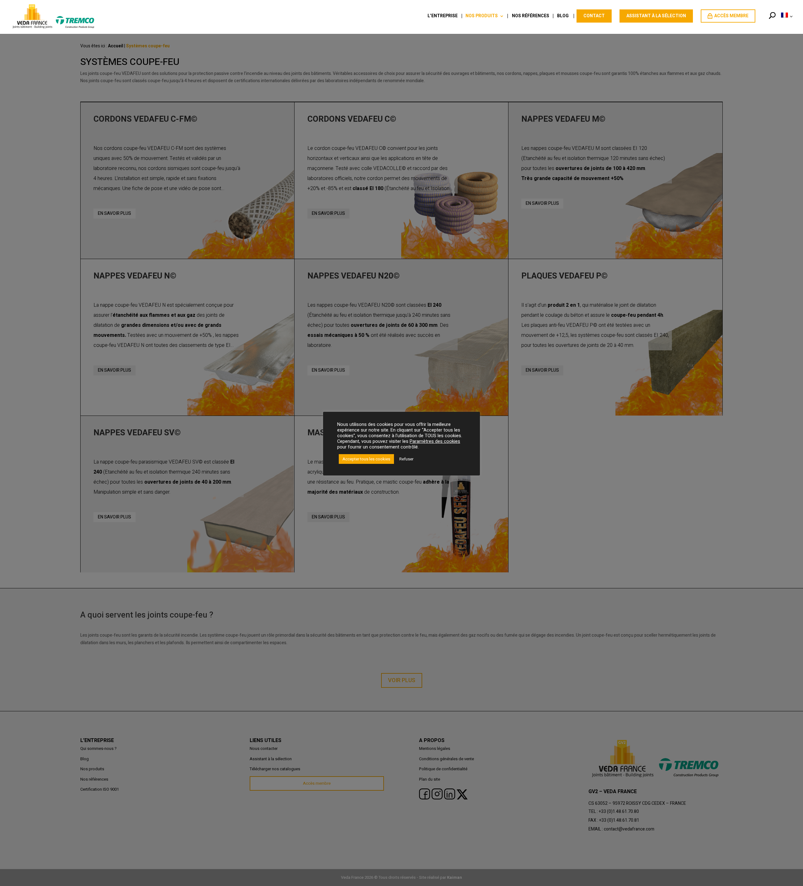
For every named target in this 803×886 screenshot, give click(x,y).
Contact (594, 16)
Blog (563, 16)
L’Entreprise (443, 16)
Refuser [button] (406, 459)
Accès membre (731, 16)
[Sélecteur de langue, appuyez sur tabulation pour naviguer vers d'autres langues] (786, 23)
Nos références (530, 16)
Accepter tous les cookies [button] (366, 459)
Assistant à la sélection (656, 16)
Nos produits (481, 16)
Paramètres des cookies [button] (435, 441)
